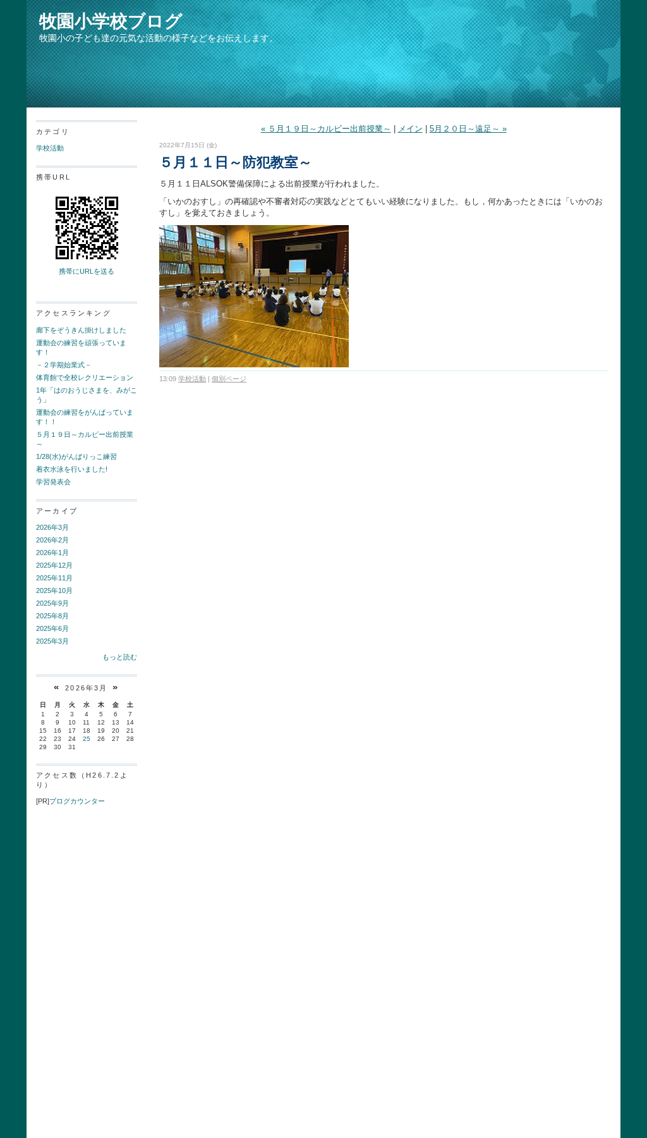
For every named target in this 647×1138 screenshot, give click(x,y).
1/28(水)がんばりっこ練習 (76, 456)
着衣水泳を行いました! (71, 469)
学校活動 (50, 148)
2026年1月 (52, 552)
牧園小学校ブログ (111, 21)
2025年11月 (54, 578)
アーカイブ (57, 511)
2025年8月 (52, 616)
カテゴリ (53, 131)
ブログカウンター (77, 801)
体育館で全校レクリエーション (84, 377)
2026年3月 (52, 527)
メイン (410, 128)
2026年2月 (52, 540)
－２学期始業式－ (64, 365)
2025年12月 (54, 565)
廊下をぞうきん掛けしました (81, 330)
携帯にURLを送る (86, 271)
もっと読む (119, 657)
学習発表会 (53, 482)
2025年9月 (52, 603)
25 (86, 738)
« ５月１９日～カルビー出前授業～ (326, 128)
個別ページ (229, 378)
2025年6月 (52, 628)
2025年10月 (54, 590)
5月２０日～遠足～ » (468, 128)
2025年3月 (52, 641)
